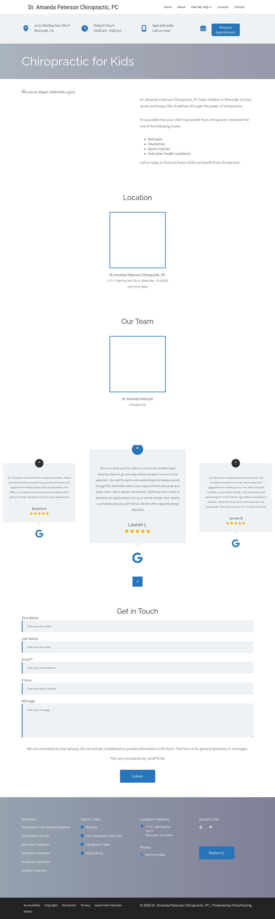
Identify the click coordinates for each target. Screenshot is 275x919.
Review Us (216, 853)
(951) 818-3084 (155, 855)
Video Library (94, 853)
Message (28, 701)
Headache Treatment (36, 862)
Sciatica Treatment (34, 870)
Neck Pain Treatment (36, 853)
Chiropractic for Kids (36, 836)
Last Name (30, 638)
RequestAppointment (226, 29)
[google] (201, 827)
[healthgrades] (210, 827)
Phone (27, 680)
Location (223, 7)
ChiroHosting (242, 905)
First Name (30, 618)
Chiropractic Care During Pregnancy (46, 827)
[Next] (137, 582)
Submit (137, 776)
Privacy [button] (85, 905)
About (181, 7)
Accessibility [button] (32, 905)
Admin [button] (28, 911)
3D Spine (92, 827)
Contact (239, 7)
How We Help (200, 7)
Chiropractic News (98, 844)
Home (168, 7)
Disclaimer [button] (69, 905)
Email (27, 659)
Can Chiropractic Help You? (104, 836)
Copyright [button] (51, 905)
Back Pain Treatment (36, 844)
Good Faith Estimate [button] (108, 905)
